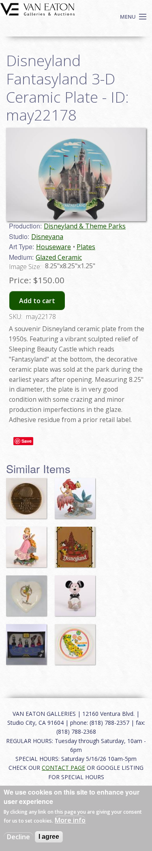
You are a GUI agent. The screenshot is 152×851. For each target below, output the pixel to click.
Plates (86, 246)
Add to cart (37, 300)
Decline (18, 836)
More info (70, 820)
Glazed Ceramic (59, 257)
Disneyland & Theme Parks (85, 226)
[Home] (37, 8)
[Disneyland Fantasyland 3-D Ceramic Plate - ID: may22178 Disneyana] (76, 173)
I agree (49, 836)
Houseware (53, 246)
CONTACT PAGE (63, 767)
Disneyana (47, 236)
